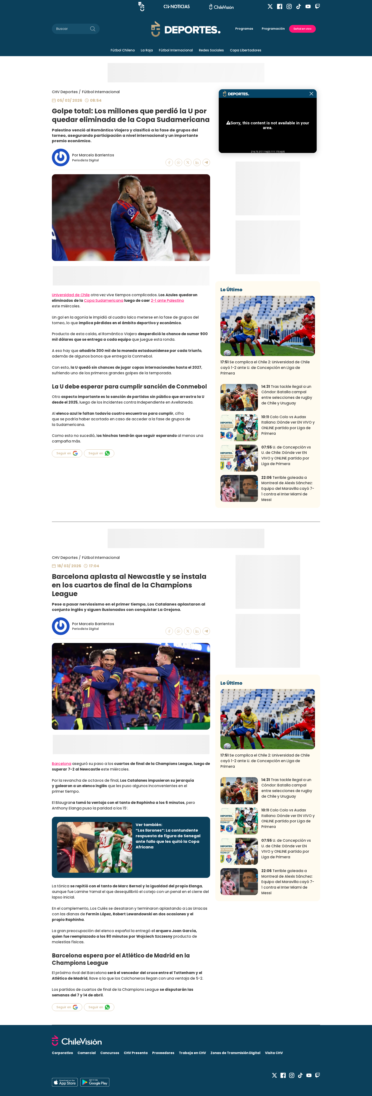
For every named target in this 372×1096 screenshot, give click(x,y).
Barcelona (61, 763)
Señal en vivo (302, 29)
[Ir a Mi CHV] (141, 6)
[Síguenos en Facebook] (279, 6)
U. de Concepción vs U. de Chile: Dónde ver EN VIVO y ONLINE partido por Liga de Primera (286, 455)
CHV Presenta (136, 1053)
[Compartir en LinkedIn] (197, 162)
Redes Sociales (211, 50)
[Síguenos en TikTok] (298, 6)
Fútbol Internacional (176, 50)
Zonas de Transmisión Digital (235, 1053)
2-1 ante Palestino (167, 300)
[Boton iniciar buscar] (92, 28)
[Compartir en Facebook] (169, 162)
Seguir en (63, 453)
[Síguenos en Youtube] (308, 6)
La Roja (147, 50)
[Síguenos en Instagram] (289, 6)
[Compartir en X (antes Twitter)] (188, 162)
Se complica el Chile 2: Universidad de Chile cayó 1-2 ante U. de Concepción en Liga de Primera (265, 367)
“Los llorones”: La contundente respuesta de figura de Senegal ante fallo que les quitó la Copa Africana (168, 839)
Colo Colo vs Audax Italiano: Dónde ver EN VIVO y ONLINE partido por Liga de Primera (288, 425)
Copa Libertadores (245, 50)
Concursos (109, 1053)
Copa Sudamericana (103, 300)
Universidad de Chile (71, 295)
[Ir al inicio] (186, 1040)
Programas (244, 28)
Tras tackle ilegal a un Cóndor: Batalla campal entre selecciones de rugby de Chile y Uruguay (286, 395)
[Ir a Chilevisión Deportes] (185, 29)
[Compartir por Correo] (206, 162)
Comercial (87, 1053)
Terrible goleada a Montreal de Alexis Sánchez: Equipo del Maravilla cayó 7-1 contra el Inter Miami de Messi (287, 488)
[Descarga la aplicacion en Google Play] (65, 1082)
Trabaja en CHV (192, 1053)
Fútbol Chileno (123, 50)
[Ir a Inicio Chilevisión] (221, 6)
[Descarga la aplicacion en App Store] (94, 1082)
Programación (273, 28)
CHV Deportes (65, 91)
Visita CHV (274, 1053)
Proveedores (163, 1053)
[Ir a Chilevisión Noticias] (177, 6)
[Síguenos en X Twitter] (270, 6)
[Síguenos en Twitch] (317, 6)
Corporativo (62, 1053)
